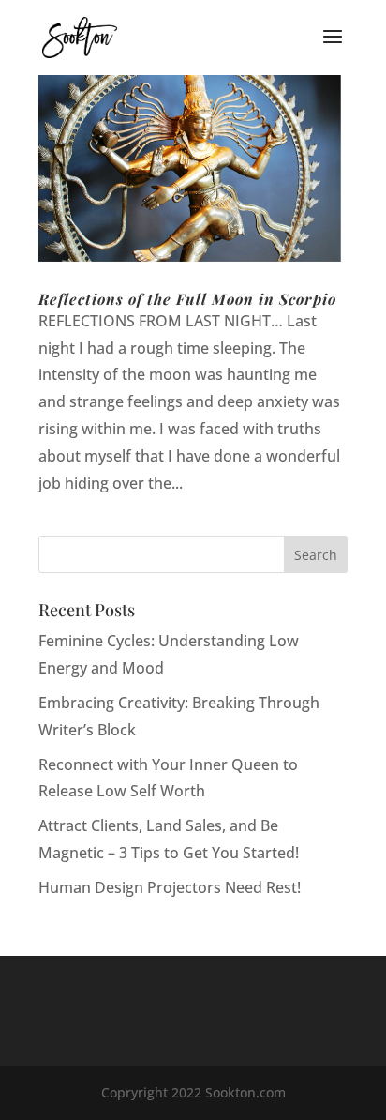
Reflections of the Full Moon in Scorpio (187, 299)
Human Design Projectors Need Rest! (169, 887)
